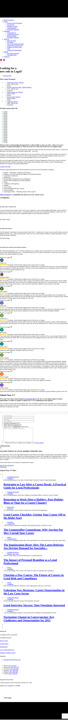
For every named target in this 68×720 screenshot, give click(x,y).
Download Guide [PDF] (7, 465)
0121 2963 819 (13, 672)
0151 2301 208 (14, 669)
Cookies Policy (4, 644)
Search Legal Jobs (9, 20)
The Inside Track (12, 55)
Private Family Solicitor (13, 97)
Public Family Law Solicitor (15, 92)
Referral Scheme (11, 36)
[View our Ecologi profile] (7, 695)
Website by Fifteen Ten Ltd (7, 653)
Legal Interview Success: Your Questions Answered (34, 605)
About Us (6, 39)
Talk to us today (5, 194)
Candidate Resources (13, 34)
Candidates (7, 31)
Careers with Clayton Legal (14, 45)
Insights (6, 52)
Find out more (7, 75)
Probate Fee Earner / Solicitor (15, 82)
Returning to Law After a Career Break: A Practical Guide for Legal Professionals (35, 486)
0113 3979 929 (14, 670)
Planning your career (13, 554)
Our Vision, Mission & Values (15, 44)
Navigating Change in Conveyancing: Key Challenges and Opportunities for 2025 (29, 618)
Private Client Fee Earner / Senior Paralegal (19, 87)
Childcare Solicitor (12, 101)
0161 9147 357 (15, 667)
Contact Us (7, 56)
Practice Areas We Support (14, 23)
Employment (10, 507)
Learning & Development (14, 50)
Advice (9, 537)
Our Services (10, 25)
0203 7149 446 (13, 673)
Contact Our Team (5, 166)
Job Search (10, 508)
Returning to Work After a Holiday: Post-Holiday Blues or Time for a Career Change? (34, 501)
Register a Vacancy (12, 26)
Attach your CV (8, 426)
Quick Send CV (11, 33)
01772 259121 (12, 665)
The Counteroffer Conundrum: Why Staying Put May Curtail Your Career (33, 531)
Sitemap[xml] (4, 647)
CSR (8, 48)
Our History (10, 42)
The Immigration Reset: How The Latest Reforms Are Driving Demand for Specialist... (34, 546)
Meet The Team (11, 40)
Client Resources (12, 28)
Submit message (5, 446)
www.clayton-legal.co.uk (7, 650)
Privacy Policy (40, 442)
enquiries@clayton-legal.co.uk (12, 659)
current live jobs (30, 399)
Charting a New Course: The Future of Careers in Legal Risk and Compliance (34, 576)
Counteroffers (11, 524)
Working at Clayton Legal (14, 47)
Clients (5, 21)
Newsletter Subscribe (13, 29)
